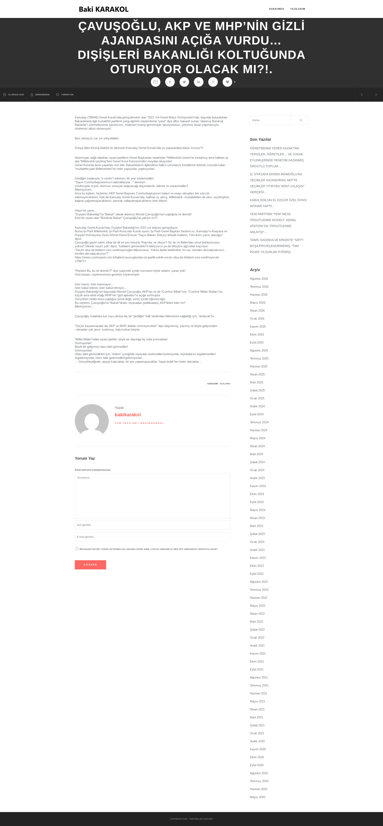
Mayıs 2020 (257, 797)
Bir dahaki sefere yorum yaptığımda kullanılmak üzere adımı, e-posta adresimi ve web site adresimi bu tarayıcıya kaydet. (149, 549)
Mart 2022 (256, 621)
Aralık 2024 (257, 406)
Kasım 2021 (258, 653)
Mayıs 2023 (257, 510)
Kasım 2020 (258, 749)
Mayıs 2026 (257, 302)
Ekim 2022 (257, 565)
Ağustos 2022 (259, 581)
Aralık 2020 (257, 741)
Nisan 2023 (257, 518)
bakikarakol (42, 95)
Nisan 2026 (257, 310)
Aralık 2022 (257, 549)
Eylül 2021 (257, 669)
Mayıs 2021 (257, 701)
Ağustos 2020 (259, 773)
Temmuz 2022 (259, 589)
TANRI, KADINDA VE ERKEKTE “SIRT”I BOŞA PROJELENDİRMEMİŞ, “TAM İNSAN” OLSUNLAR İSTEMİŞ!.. (276, 246)
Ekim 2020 (257, 757)
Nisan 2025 (257, 374)
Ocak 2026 (257, 318)
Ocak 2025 (257, 398)
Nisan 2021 (257, 709)
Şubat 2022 (257, 629)
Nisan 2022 (257, 613)
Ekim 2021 (257, 661)
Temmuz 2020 (259, 781)
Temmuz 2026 (259, 286)
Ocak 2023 (257, 541)
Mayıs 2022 (257, 605)
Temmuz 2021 (259, 685)
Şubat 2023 (257, 534)
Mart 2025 (256, 382)
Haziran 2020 (258, 789)
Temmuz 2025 (259, 358)
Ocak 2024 (257, 470)
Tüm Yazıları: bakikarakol (140, 423)
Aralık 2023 (257, 478)
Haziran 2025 (258, 366)
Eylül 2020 (257, 765)
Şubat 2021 (257, 725)
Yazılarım (224, 384)
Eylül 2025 (257, 342)
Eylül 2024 (257, 414)
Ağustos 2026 (259, 278)
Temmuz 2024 (259, 422)
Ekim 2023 (257, 494)
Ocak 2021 (257, 733)
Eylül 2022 (257, 573)
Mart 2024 (256, 454)
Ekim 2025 (257, 334)
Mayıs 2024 (257, 438)
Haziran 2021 (258, 693)
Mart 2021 (256, 717)
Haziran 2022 (258, 597)
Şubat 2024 (257, 462)
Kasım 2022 (258, 557)
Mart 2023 (256, 526)
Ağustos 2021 (259, 677)
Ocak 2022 (257, 637)
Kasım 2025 (258, 326)
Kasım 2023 (258, 486)
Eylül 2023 (257, 502)
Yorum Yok (67, 95)
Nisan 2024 (257, 446)
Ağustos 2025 (259, 350)
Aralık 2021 (257, 645)
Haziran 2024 (258, 430)
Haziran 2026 (258, 294)
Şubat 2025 (257, 390)
